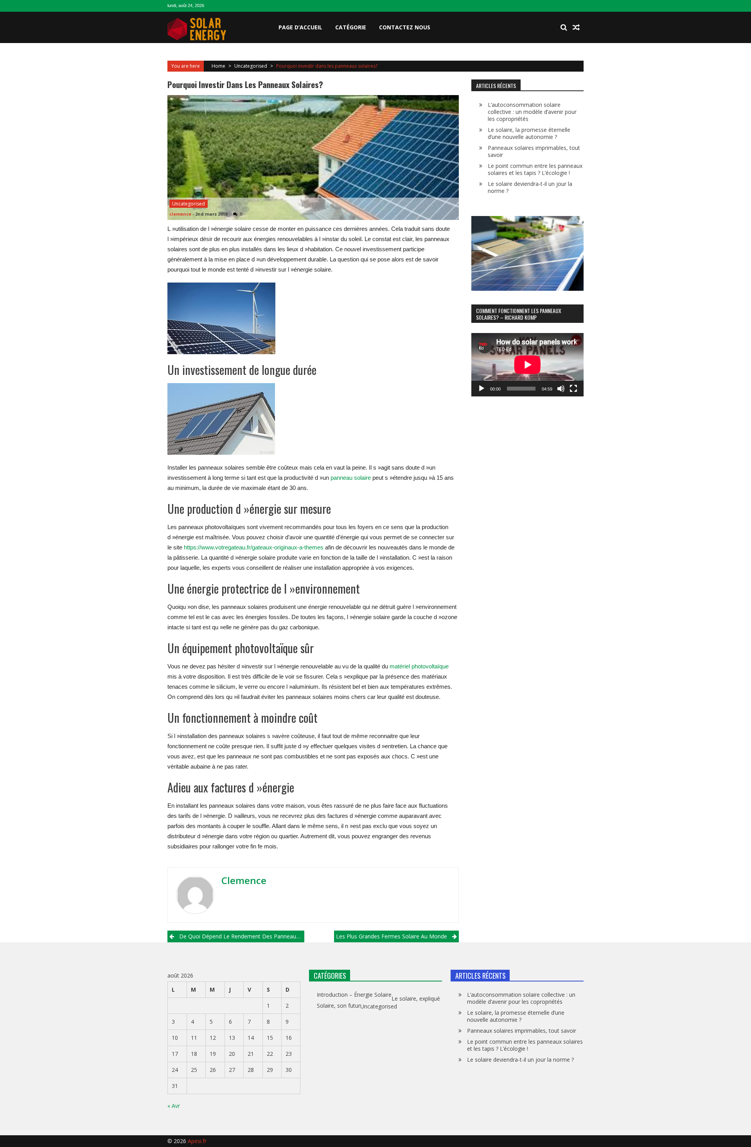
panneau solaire (351, 477)
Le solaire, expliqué (416, 998)
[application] (527, 364)
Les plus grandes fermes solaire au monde (391, 936)
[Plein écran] (573, 389)
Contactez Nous (404, 27)
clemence (180, 214)
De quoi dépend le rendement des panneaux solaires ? (241, 936)
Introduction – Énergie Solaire (354, 994)
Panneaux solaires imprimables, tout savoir (534, 151)
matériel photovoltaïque (419, 666)
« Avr (173, 1105)
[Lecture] (481, 389)
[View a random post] (576, 27)
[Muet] (561, 389)
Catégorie (350, 27)
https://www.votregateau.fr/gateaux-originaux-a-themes (253, 547)
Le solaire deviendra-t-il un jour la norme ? (530, 187)
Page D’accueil (300, 27)
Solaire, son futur (338, 1005)
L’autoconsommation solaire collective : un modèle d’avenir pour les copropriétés (532, 111)
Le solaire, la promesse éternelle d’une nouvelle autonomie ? (529, 133)
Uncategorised (250, 66)
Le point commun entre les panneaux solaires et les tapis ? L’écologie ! (535, 169)
